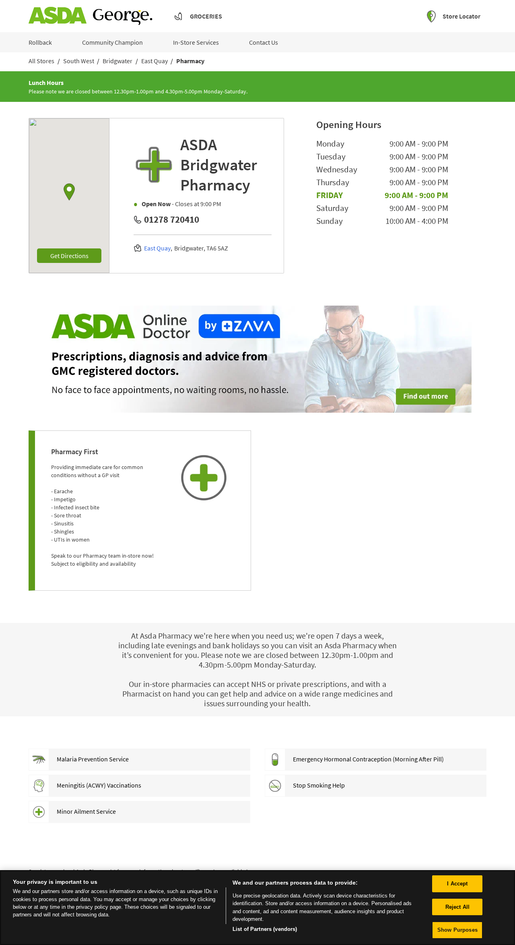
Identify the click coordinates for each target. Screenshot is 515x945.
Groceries (206, 16)
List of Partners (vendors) (265, 929)
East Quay (157, 248)
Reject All (457, 907)
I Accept (457, 884)
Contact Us (263, 42)
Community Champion (112, 42)
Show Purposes (457, 930)
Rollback (40, 42)
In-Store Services (196, 42)
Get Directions (75, 255)
